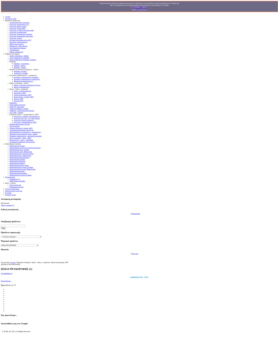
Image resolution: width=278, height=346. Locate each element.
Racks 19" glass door (17, 107)
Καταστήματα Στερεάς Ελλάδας (20, 175)
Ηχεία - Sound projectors (22, 91)
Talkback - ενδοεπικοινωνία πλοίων (22, 111)
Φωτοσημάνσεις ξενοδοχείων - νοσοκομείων (25, 132)
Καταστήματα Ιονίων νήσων (19, 165)
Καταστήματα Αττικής (17, 146)
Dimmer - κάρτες (20, 66)
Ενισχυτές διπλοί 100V (18, 28)
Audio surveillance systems (19, 109)
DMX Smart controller (17, 181)
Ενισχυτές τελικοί (16, 38)
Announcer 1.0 (15, 179)
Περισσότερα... (6, 281)
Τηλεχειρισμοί (15, 126)
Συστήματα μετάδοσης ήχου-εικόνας (22, 142)
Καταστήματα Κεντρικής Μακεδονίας (23, 169)
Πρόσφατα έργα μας (17, 187)
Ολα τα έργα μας (15, 185)
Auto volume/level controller (19, 58)
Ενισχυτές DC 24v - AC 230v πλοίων (27, 118)
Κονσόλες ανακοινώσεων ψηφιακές (26, 77)
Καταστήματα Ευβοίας (17, 159)
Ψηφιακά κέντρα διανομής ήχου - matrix (23, 134)
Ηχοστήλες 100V (20, 93)
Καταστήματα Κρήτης (17, 171)
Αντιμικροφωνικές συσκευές (19, 22)
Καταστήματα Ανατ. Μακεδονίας (21, 152)
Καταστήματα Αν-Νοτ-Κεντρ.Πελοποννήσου (25, 148)
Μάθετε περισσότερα (139, 9)
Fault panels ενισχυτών (17, 105)
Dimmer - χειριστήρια (21, 64)
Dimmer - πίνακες (20, 68)
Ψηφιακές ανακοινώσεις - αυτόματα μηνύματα (25, 136)
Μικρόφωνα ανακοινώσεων (23, 81)
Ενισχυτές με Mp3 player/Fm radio (22, 30)
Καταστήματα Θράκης (17, 163)
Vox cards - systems (16, 113)
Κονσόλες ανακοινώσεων (18, 42)
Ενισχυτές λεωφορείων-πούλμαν (21, 34)
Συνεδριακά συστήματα (18, 48)
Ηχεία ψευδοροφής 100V (22, 95)
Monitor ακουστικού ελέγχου (20, 124)
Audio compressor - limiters (19, 56)
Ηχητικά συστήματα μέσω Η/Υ (20, 40)
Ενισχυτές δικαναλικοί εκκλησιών (21, 36)
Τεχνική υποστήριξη (12, 189)
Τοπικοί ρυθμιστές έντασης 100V (21, 128)
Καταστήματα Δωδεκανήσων (20, 158)
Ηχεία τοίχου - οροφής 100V (24, 97)
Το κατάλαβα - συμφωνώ (139, 7)
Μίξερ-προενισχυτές (17, 44)
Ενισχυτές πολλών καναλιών (24, 120)
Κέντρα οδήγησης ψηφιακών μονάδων (23, 60)
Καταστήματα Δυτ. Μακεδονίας (20, 156)
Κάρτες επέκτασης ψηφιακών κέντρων (27, 85)
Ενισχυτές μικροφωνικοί (18, 32)
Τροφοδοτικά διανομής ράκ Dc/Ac (22, 130)
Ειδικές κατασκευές (16, 52)
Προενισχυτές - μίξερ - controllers (21, 140)
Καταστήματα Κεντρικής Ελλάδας (21, 167)
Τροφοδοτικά (14, 50)
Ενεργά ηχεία (18, 101)
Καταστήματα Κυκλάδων (18, 173)
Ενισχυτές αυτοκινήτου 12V (19, 24)
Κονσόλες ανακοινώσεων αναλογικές (27, 79)
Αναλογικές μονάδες (21, 73)
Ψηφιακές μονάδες (20, 71)
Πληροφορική (10, 177)
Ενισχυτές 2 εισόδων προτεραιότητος (27, 116)
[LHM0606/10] (6, 274)
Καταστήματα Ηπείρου (17, 161)
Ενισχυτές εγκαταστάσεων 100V (25, 122)
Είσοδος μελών (10, 195)
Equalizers (13, 103)
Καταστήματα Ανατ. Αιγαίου (19, 150)
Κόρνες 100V (18, 99)
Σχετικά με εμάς (10, 19)
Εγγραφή (8, 193)
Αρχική (7, 17)
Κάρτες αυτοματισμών (21, 87)
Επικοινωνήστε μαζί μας (13, 191)
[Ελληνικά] (5, 203)
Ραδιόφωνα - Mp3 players (18, 46)
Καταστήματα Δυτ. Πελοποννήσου (21, 154)
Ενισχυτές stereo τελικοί (18, 26)
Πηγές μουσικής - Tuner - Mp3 (20, 138)
